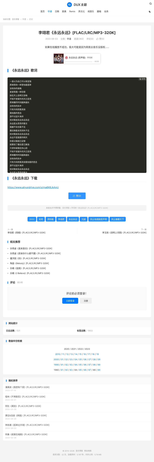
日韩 (57, 11)
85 (80, 370)
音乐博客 (77, 4)
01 (62, 359)
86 (85, 370)
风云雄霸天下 (117, 219)
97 (89, 364)
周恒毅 (50, 219)
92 (66, 364)
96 (85, 364)
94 (75, 364)
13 (71, 354)
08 (94, 359)
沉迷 (84, 219)
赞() (100, 38)
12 (67, 354)
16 (84, 354)
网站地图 (87, 451)
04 (75, 359)
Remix (72, 11)
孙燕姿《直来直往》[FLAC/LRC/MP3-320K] (31, 248)
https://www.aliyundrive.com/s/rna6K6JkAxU (33, 187)
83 (71, 370)
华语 (50, 11)
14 (76, 354)
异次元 (81, 11)
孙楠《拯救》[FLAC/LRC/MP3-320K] (28, 268)
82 (66, 370)
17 (89, 354)
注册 (86, 300)
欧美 (64, 11)
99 (99, 364)
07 (89, 359)
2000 (56, 359)
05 (80, 359)
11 (63, 354)
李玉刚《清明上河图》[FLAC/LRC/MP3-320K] (124, 232)
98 (94, 364)
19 (97, 354)
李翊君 (61, 219)
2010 (57, 354)
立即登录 (70, 300)
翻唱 (99, 11)
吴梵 (41, 219)
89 (99, 370)
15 (80, 354)
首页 (42, 11)
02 (66, 359)
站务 (106, 11)
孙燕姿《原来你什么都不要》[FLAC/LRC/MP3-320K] (35, 253)
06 (85, 359)
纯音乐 (91, 11)
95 (80, 364)
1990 (56, 364)
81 (62, 370)
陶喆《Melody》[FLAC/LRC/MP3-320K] (29, 263)
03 (71, 359)
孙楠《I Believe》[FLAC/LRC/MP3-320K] (30, 273)
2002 (31, 219)
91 (62, 364)
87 (89, 370)
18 (93, 354)
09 (99, 359)
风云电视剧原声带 (98, 219)
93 (71, 364)
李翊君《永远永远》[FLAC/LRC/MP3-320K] (77, 32)
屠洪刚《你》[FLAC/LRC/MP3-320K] (28, 258)
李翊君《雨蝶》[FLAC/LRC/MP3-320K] (26, 232)
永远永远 (73, 219)
